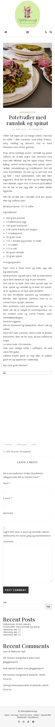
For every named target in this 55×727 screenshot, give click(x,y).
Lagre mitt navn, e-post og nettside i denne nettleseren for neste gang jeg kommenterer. (27, 533)
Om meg (14, 715)
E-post (7, 498)
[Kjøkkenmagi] (27, 15)
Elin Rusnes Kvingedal (18, 451)
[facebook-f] (19, 721)
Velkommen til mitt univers (17, 624)
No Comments (35, 129)
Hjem (7, 715)
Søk (5, 602)
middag (8, 444)
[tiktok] (28, 721)
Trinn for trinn (25, 715)
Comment (8, 541)
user (5, 651)
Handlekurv (33, 717)
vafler (33, 444)
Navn (6, 483)
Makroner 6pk (18, 651)
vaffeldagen (21, 444)
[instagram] (24, 721)
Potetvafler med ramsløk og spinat (21, 626)
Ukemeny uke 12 (12, 629)
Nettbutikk (22, 717)
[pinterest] (33, 721)
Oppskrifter (28, 112)
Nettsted (8, 513)
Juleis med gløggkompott (31, 668)
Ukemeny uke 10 (12, 634)
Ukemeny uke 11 (12, 632)
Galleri (36, 715)
